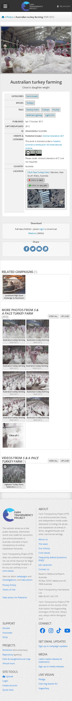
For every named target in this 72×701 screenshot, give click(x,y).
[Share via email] (39, 249)
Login (5, 680)
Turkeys (30, 102)
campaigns (22, 576)
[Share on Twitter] (33, 249)
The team (43, 543)
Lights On (49, 115)
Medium (32, 233)
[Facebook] (43, 631)
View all (53, 316)
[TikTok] (58, 631)
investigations (9, 579)
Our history (44, 548)
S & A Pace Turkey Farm (38, 172)
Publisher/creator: (34, 135)
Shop (5, 637)
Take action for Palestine (14, 597)
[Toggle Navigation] (5, 6)
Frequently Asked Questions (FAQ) (53, 559)
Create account (9, 685)
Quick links (7, 689)
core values (8, 570)
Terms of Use (8, 589)
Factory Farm (32, 109)
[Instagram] (51, 631)
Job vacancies (45, 564)
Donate (6, 628)
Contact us (44, 569)
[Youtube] (67, 631)
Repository (12, 654)
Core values (44, 552)
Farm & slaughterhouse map (16, 658)
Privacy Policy (9, 584)
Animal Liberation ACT (53, 135)
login (41, 229)
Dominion (14, 649)
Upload (65, 316)
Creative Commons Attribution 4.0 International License (43, 145)
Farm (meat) (32, 96)
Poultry (55, 109)
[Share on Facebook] (26, 249)
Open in (36, 180)
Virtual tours (8, 663)
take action (27, 579)
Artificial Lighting (34, 115)
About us (43, 539)
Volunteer (7, 632)
